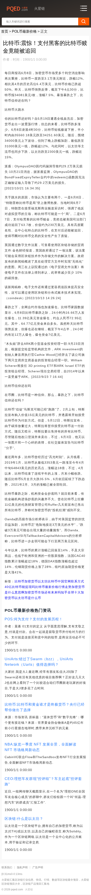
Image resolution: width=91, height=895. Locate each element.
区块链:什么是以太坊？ (24, 818)
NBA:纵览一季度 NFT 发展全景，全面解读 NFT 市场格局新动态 (40, 747)
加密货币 (31, 581)
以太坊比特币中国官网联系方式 (61, 581)
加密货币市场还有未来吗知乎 (46, 592)
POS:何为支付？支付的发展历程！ (34, 619)
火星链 (29, 889)
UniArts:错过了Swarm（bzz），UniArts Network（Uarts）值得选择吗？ (39, 661)
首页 (4, 31)
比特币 (20, 581)
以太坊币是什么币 (28, 598)
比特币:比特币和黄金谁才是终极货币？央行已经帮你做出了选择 (45, 707)
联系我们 (7, 867)
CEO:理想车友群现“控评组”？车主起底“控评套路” (43, 781)
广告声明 (37, 867)
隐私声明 (22, 867)
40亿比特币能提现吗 (20, 587)
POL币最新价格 (24, 31)
